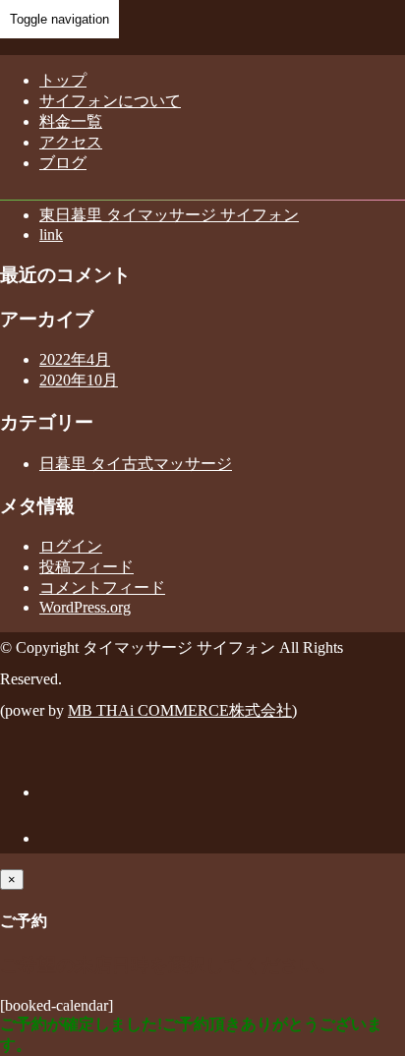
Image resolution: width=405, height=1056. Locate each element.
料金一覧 (70, 121)
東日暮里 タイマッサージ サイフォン (169, 214)
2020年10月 (78, 380)
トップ (63, 80)
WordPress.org (85, 607)
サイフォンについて (110, 100)
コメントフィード (102, 587)
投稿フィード (86, 566)
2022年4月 (74, 359)
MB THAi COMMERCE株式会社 (180, 710)
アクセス (70, 142)
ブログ (63, 162)
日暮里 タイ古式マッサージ (135, 463)
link (51, 234)
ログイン (70, 546)
